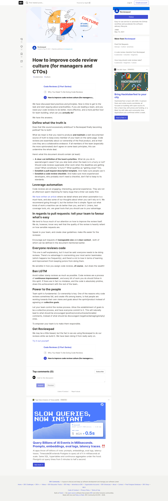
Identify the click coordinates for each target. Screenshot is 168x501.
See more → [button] (38, 465)
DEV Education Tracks (55, 484)
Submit (40, 385)
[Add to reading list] (21, 55)
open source (72, 493)
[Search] (27, 3)
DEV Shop (146, 484)
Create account (141, 3)
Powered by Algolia (83, 3)
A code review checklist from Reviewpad (129, 53)
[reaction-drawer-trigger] (21, 40)
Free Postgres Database (133, 484)
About (114, 484)
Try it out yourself (40, 341)
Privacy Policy (85, 490)
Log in (129, 3)
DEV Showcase (106, 484)
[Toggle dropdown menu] (108, 399)
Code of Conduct (63, 391)
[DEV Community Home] (20, 3)
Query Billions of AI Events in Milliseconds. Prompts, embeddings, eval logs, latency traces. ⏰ (69, 444)
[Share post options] (22, 67)
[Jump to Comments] (21, 47)
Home (20, 484)
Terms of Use (96, 490)
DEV (91, 493)
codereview (38, 77)
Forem (61, 493)
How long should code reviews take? (128, 61)
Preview (51, 385)
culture (47, 77)
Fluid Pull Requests (123, 45)
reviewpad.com (68, 49)
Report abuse (76, 391)
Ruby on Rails (80, 495)
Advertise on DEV (77, 484)
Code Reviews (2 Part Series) (57, 86)
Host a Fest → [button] (121, 118)
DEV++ (37, 484)
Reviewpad (42, 47)
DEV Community (54, 481)
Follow (131, 17)
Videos (44, 484)
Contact (120, 484)
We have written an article (44, 197)
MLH (84, 487)
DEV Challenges (29, 484)
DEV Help (67, 484)
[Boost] (21, 61)
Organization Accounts (92, 484)
